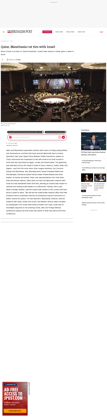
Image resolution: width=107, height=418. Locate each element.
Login (101, 32)
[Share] (2, 59)
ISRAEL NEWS (59, 32)
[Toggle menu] (3, 32)
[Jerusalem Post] (18, 32)
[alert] (15, 398)
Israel (11, 41)
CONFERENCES (47, 32)
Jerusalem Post (5, 41)
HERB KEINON (11, 143)
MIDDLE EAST (81, 32)
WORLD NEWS (70, 32)
